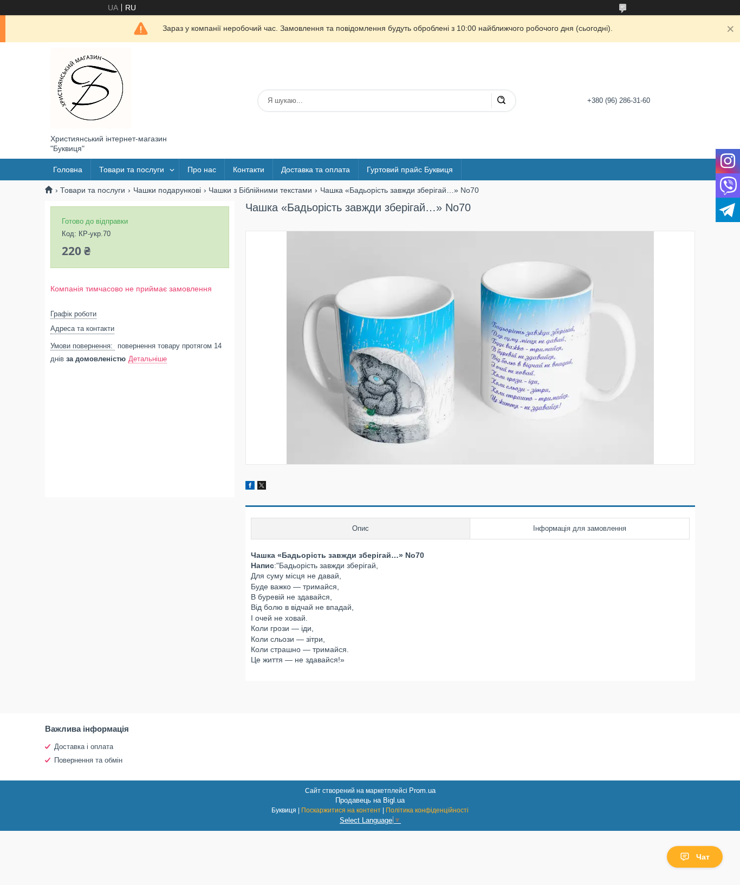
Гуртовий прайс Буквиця (410, 169)
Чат (703, 857)
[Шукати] (501, 100)
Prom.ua (422, 790)
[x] (261, 487)
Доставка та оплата (315, 169)
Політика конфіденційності (427, 810)
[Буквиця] (91, 88)
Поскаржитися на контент (341, 810)
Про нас (201, 169)
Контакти (248, 169)
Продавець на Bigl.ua (370, 800)
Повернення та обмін (88, 760)
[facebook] (250, 487)
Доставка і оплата (83, 747)
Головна (67, 169)
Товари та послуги (131, 169)
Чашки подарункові (167, 190)
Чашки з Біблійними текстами (260, 190)
